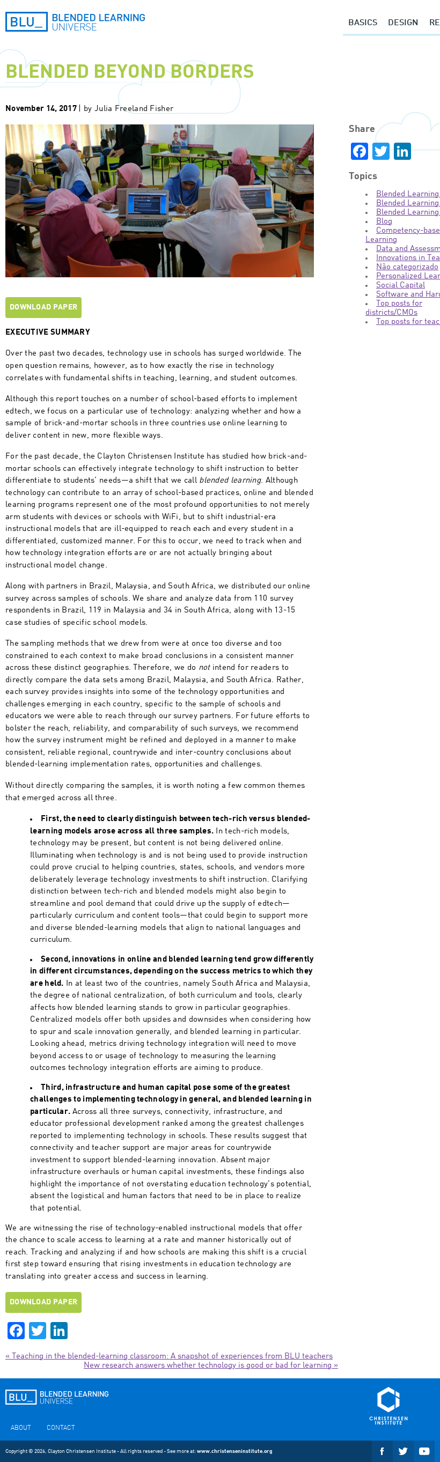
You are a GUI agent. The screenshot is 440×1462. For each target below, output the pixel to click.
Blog (384, 222)
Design (403, 23)
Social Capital (400, 286)
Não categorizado (407, 267)
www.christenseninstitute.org (235, 1451)
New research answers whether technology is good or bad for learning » (211, 1366)
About (21, 1428)
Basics (362, 23)
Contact (61, 1428)
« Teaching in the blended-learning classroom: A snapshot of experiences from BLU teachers (169, 1357)
